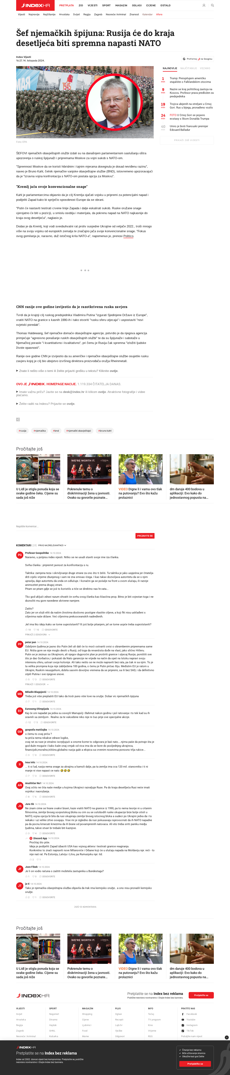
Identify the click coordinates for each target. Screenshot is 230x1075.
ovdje (102, 392)
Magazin (87, 1008)
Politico (128, 236)
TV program (154, 1019)
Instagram (192, 1025)
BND (56, 430)
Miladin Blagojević (35, 692)
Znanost (134, 14)
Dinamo (53, 1019)
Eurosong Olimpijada (37, 708)
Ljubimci (86, 1025)
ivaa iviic (30, 762)
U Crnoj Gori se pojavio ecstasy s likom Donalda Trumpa (189, 116)
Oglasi (137, 5)
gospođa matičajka (36, 729)
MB (20, 694)
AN (20, 785)
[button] (20, 468)
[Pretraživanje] (211, 5)
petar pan (30, 642)
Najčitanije (49, 14)
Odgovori (120, 1036)
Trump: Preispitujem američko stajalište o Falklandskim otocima (190, 80)
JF (19, 869)
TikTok (190, 1030)
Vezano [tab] (205, 68)
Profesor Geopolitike (37, 553)
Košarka (53, 1036)
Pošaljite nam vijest (191, 1036)
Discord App (40, 838)
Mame (85, 1036)
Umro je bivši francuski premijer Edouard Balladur (189, 128)
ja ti (27, 883)
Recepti (119, 1019)
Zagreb (98, 14)
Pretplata (66, 5)
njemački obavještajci (78, 430)
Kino (150, 1025)
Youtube (191, 1019)
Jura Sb (29, 804)
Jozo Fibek (31, 866)
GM (20, 731)
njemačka (40, 430)
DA (31, 838)
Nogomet (54, 1014)
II (20, 764)
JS (20, 806)
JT (20, 886)
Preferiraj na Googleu (199, 59)
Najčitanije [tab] (188, 68)
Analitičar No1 (33, 783)
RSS (150, 1036)
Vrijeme (152, 1030)
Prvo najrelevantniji (50, 545)
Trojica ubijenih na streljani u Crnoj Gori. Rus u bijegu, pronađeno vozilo (191, 105)
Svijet (76, 14)
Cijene (151, 5)
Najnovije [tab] (170, 68)
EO (20, 711)
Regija (87, 14)
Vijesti (93, 5)
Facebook (192, 1014)
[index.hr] (35, 5)
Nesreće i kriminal (116, 14)
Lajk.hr (119, 1025)
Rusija (22, 430)
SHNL (52, 1030)
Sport (106, 5)
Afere (159, 14)
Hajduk (53, 1025)
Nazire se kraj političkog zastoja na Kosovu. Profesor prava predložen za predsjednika (192, 93)
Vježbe (118, 1030)
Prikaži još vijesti (186, 140)
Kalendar (147, 14)
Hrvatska (64, 14)
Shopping (87, 1014)
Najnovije (34, 14)
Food (85, 1030)
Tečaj (151, 1014)
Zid (81, 5)
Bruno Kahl (104, 430)
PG (20, 555)
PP (20, 644)
